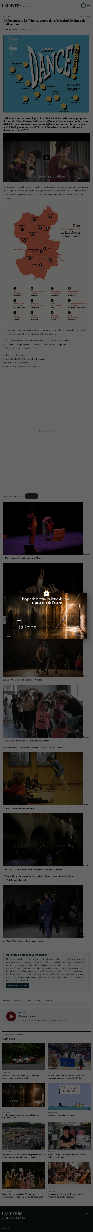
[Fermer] (46, 593)
